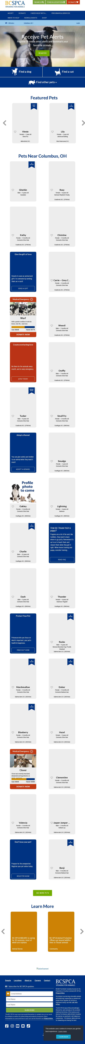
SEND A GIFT (23, 288)
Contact (47, 980)
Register (42, 53)
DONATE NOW (23, 334)
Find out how (23, 650)
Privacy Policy (48, 1018)
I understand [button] (63, 1037)
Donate (22, 13)
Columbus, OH (28, 23)
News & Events (30, 18)
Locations (18, 980)
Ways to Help (13, 18)
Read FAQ (62, 559)
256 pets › (11, 23)
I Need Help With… (39, 13)
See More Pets (42, 893)
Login (78, 23)
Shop (44, 18)
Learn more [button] (62, 1031)
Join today (23, 379)
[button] (39, 2)
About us (28, 980)
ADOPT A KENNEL (23, 469)
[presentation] (5, 123)
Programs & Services (61, 13)
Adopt (11, 13)
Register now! (23, 876)
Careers (38, 980)
